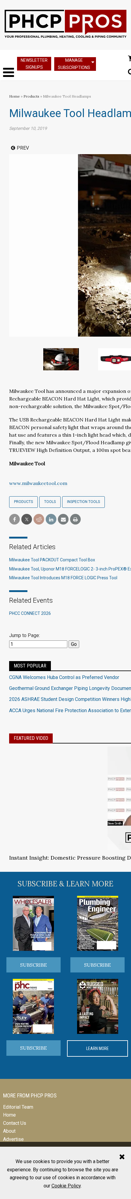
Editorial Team (18, 1107)
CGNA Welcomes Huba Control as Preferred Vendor (64, 677)
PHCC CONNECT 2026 (30, 613)
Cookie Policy (66, 1186)
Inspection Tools (83, 502)
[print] (75, 519)
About (9, 1131)
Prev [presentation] (23, 148)
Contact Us (14, 1123)
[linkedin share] (51, 519)
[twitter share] (26, 519)
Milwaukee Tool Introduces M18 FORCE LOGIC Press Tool (63, 577)
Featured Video (31, 738)
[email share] (63, 519)
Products (31, 96)
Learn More (97, 1048)
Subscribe (33, 965)
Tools (50, 502)
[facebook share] (14, 519)
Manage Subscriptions (74, 64)
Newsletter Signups (34, 64)
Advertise (13, 1139)
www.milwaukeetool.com (38, 483)
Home (14, 96)
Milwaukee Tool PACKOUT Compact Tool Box (52, 559)
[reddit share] (39, 519)
